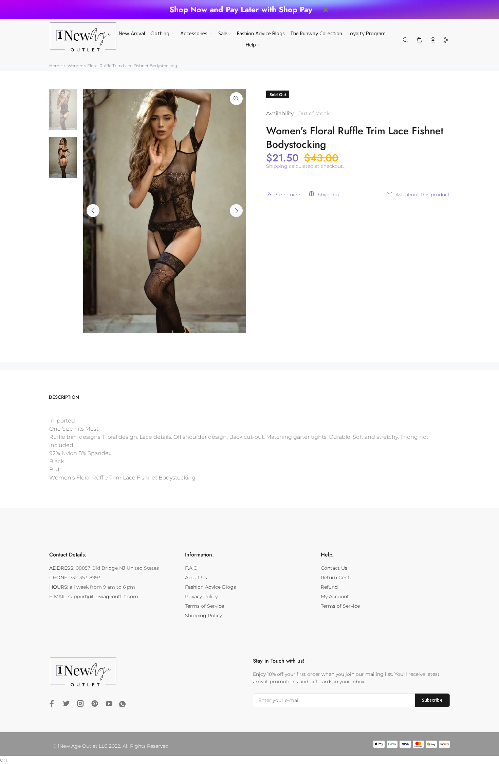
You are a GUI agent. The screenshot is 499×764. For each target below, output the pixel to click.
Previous (93, 210)
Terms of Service (204, 606)
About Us (196, 577)
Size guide (288, 195)
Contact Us (334, 568)
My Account (335, 596)
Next (236, 210)
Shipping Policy (203, 615)
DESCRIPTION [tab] (64, 397)
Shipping (277, 166)
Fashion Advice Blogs (210, 587)
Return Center (337, 577)
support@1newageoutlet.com (103, 596)
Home (55, 65)
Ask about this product (422, 195)
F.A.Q (191, 568)
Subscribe (432, 700)
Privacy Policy (201, 596)
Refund (329, 587)
